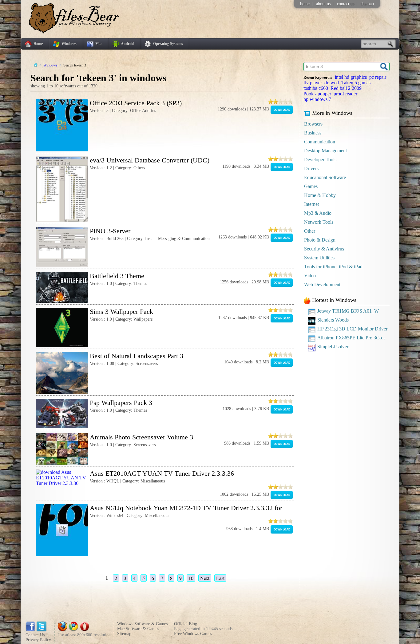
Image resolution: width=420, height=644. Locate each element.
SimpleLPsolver (332, 346)
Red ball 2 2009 (346, 88)
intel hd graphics (351, 77)
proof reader (345, 93)
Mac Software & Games (138, 628)
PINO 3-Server (110, 231)
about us (323, 4)
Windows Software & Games (142, 624)
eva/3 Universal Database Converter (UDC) (149, 160)
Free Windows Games (193, 633)
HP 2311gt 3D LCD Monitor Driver (352, 328)
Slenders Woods (333, 319)
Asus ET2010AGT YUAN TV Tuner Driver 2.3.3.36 (162, 473)
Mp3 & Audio (317, 213)
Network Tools (318, 222)
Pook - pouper (317, 93)
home (305, 4)
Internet (311, 204)
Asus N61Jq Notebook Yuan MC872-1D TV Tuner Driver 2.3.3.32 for (186, 508)
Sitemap (124, 633)
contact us (345, 4)
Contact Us (35, 635)
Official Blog (185, 624)
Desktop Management (325, 150)
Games (311, 186)
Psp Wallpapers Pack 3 (121, 402)
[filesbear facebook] (30, 630)
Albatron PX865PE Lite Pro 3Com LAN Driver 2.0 (353, 337)
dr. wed (331, 82)
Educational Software (325, 177)
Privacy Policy (38, 640)
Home (38, 44)
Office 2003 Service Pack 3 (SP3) (136, 103)
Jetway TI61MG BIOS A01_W (348, 311)
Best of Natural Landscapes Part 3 (136, 356)
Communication (319, 141)
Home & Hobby (320, 195)
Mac (98, 44)
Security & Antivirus (324, 248)
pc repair (377, 77)
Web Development (322, 284)
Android (127, 44)
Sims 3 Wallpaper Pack (121, 311)
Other (309, 231)
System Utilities (319, 257)
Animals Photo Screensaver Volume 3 (141, 437)
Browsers (313, 123)
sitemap (367, 4)
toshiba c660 (315, 88)
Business (312, 132)
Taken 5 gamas (355, 82)
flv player (312, 82)
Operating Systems (168, 44)
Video (310, 275)
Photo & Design (319, 239)
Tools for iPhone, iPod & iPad (333, 266)
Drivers (311, 168)
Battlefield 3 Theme (117, 276)
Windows (69, 44)
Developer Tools (320, 159)
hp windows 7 (317, 99)
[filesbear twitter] (41, 630)
